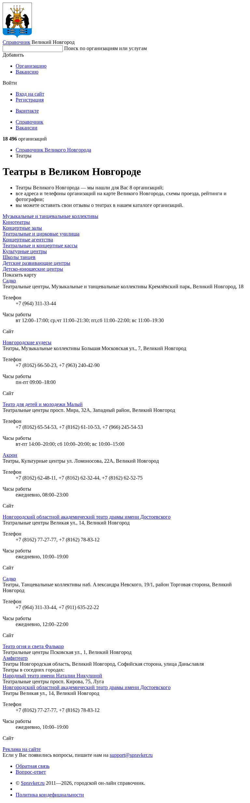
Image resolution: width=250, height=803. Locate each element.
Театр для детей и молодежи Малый (43, 404)
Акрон (10, 455)
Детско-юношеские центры (33, 269)
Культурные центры (25, 251)
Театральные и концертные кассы (40, 245)
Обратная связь (32, 766)
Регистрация (30, 99)
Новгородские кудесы (27, 342)
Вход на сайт (30, 94)
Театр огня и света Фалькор (33, 646)
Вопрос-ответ (31, 772)
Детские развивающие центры (36, 263)
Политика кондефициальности (50, 794)
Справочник (16, 42)
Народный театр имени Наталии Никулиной (52, 675)
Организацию (31, 66)
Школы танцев (19, 257)
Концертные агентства (28, 239)
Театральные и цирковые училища (41, 234)
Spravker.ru (33, 783)
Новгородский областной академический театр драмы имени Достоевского (87, 517)
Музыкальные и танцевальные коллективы (50, 216)
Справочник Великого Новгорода (53, 150)
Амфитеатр (15, 658)
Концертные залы (22, 228)
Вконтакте (27, 111)
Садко (9, 280)
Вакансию (27, 72)
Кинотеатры (16, 222)
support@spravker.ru (131, 755)
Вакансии (26, 127)
